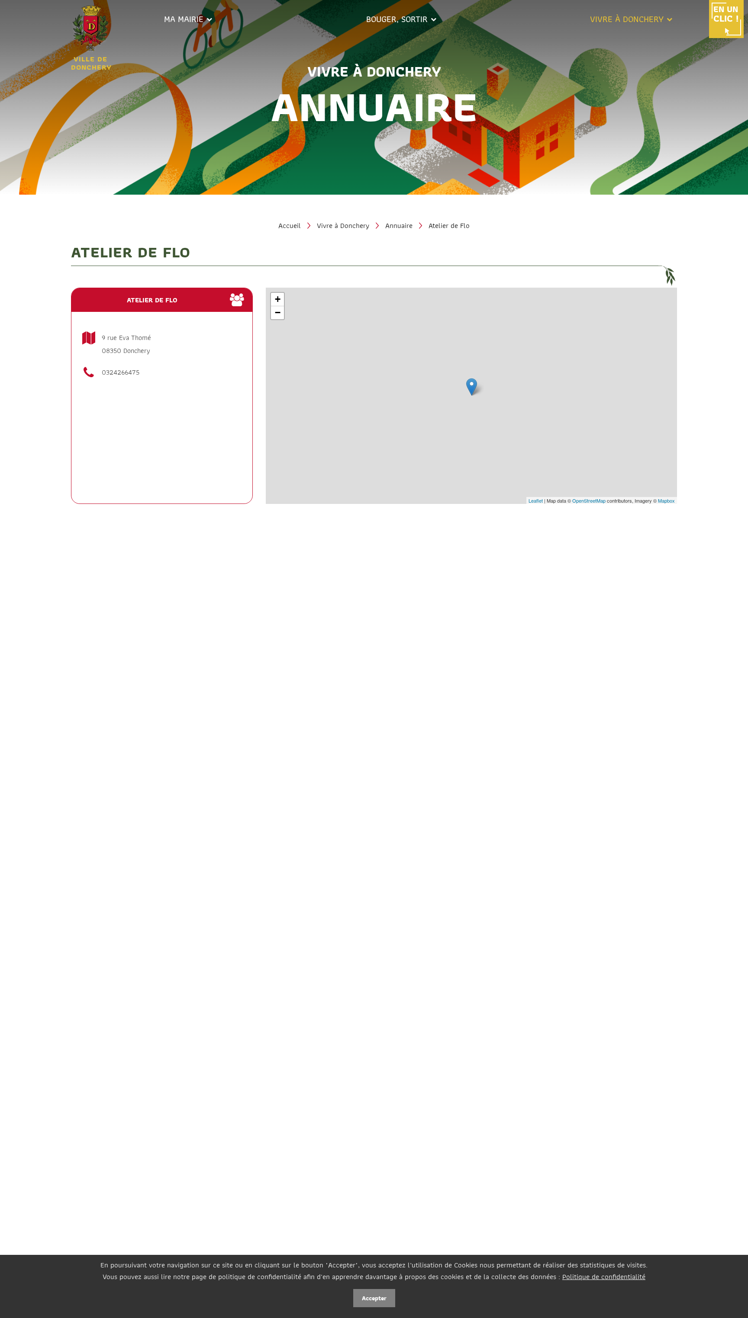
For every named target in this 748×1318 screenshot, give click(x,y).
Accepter (374, 1298)
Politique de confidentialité (603, 1276)
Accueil (289, 225)
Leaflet (536, 500)
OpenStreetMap (589, 500)
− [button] (277, 312)
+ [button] (277, 299)
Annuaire (399, 225)
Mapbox (666, 500)
